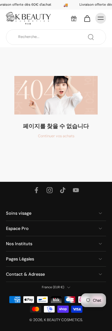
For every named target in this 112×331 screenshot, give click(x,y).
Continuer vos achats (56, 136)
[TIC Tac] (62, 190)
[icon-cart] (86, 18)
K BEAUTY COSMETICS (63, 320)
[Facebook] (36, 190)
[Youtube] (75, 190)
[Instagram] (49, 190)
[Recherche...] (91, 37)
